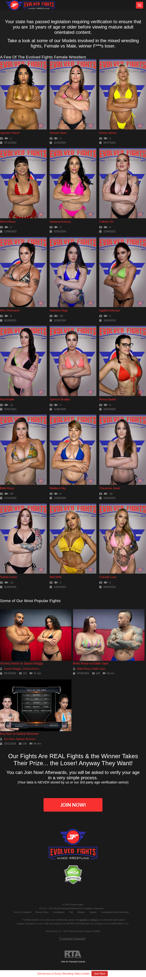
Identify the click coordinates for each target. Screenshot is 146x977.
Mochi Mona (7, 221)
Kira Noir (9, 738)
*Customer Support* (72, 938)
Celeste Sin (106, 221)
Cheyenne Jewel (109, 488)
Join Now (99, 973)
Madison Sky (58, 488)
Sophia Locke (8, 577)
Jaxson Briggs (12, 668)
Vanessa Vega (58, 310)
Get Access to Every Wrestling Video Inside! (63, 973)
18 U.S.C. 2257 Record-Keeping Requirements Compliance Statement (71, 908)
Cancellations (58, 912)
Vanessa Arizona (60, 221)
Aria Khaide (7, 399)
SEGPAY (83, 920)
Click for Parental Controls (73, 961)
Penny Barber (107, 399)
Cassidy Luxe (107, 577)
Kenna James (108, 132)
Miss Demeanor (10, 310)
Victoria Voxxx (30, 668)
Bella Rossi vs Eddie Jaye (90, 663)
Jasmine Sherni (9, 132)
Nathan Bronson (26, 738)
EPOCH (94, 920)
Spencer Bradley (60, 399)
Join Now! (73, 805)
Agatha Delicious (109, 310)
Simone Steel (58, 132)
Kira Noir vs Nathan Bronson (19, 733)
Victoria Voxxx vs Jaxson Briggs (21, 663)
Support (93, 912)
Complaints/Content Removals (115, 912)
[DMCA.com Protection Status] (73, 875)
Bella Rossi (7, 488)
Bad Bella (55, 577)
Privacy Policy (41, 912)
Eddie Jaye (98, 668)
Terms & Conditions (22, 912)
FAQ (71, 912)
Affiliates (81, 912)
